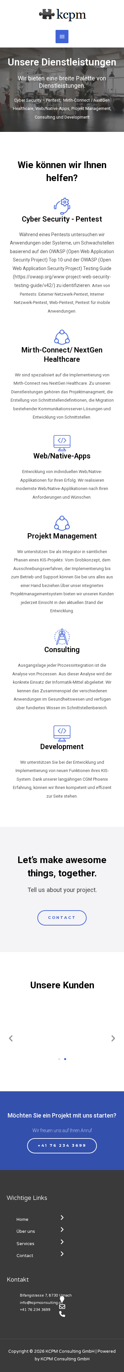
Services (25, 1243)
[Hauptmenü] (62, 36)
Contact (25, 1255)
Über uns (26, 1231)
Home (22, 1219)
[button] (62, 917)
